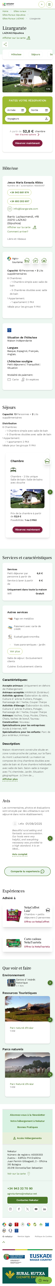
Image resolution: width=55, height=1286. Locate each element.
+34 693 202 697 (19, 201)
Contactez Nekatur (27, 1200)
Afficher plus (10, 779)
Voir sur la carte (16, 1173)
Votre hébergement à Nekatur (27, 1121)
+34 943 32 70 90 (20, 1188)
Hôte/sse (16, 54)
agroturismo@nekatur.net (22, 1193)
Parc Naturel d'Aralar (22, 1084)
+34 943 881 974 (19, 192)
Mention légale (24, 1236)
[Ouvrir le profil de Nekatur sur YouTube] (36, 1209)
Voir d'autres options (25, 134)
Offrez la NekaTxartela (37, 946)
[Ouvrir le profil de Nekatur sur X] (27, 1209)
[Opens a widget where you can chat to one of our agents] (43, 1280)
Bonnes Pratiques (27, 1127)
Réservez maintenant (27, 529)
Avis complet (19, 854)
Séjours (35, 54)
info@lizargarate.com (25, 208)
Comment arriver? (17, 231)
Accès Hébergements (29, 1138)
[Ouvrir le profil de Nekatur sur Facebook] (19, 1209)
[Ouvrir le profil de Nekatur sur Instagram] (10, 1209)
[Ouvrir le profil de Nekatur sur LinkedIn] (45, 1209)
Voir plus (15, 651)
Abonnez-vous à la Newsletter (27, 1114)
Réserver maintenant (27, 143)
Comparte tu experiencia (25, 871)
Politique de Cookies (43, 1236)
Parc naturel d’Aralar (21, 1027)
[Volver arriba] (3, 1242)
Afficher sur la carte (13, 37)
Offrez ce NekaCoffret (36, 921)
